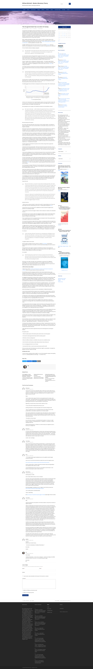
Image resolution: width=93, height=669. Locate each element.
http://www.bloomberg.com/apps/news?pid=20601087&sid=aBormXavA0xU (37, 462)
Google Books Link (64, 270)
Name (23, 568)
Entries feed (49, 608)
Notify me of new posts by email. (28, 592)
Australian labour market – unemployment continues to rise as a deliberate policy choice (63, 89)
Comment (24, 578)
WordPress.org (49, 612)
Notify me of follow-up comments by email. (30, 590)
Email (40, 568)
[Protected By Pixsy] (60, 47)
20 (64, 35)
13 (64, 33)
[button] (24, 361)
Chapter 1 (67, 246)
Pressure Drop (60, 281)
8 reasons (50, 63)
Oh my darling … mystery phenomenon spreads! (62, 600)
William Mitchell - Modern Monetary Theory (35, 3)
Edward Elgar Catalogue (62, 246)
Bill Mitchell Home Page (62, 278)
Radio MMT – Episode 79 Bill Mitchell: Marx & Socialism (63, 73)
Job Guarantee (44, 243)
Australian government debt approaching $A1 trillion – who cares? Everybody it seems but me (64, 116)
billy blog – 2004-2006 (61, 279)
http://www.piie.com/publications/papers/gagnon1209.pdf (35, 488)
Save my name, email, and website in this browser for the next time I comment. (36, 576)
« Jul (58, 40)
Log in (48, 606)
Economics (35, 28)
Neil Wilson (60, 53)
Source (51, 205)
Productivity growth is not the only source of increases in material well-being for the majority (50, 376)
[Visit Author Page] (25, 366)
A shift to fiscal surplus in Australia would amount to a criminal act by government (64, 140)
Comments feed (49, 610)
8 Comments (41, 28)
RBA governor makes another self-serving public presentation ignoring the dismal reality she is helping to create (64, 143)
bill (28, 365)
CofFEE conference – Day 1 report (28, 600)
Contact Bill (61, 608)
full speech (48, 44)
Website (23, 572)
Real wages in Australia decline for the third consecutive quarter (63, 94)
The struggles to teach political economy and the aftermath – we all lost (27, 375)
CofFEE (59, 280)
